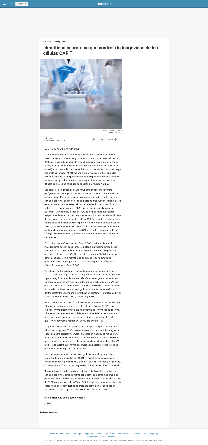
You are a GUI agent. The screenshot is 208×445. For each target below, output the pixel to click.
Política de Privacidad (131, 433)
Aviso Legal (76, 433)
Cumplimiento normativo (93, 433)
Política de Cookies (113, 433)
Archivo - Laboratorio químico (112, 131)
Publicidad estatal (114, 436)
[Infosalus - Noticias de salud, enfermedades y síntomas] (105, 4)
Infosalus (49, 138)
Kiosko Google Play (150, 433)
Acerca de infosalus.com (59, 433)
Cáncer (48, 404)
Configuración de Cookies (96, 436)
